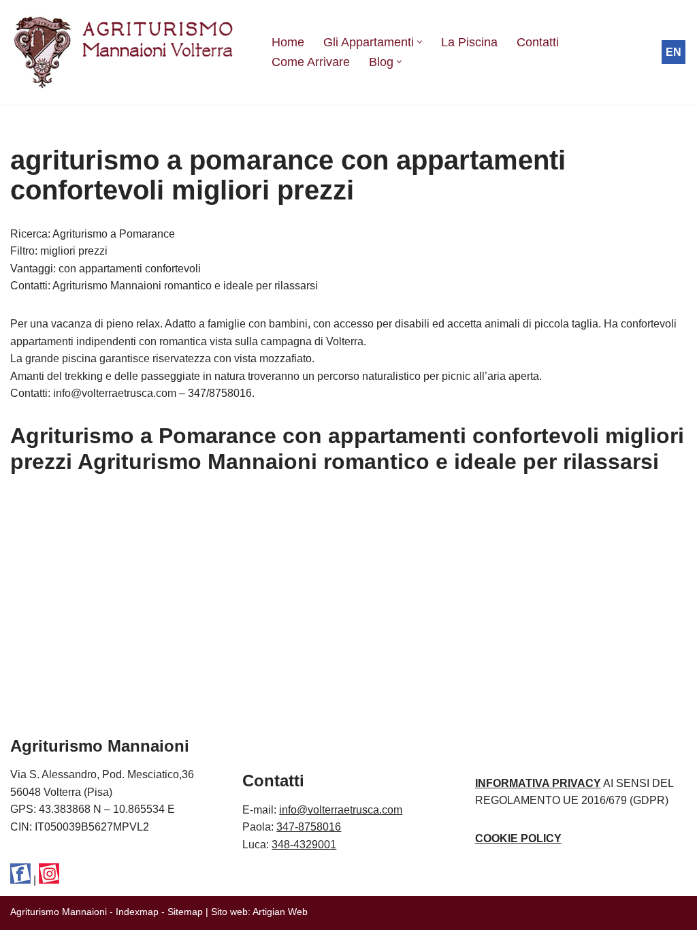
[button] (419, 41)
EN (673, 52)
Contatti (538, 42)
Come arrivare (311, 62)
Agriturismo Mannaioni (58, 911)
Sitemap (185, 911)
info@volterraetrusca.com (340, 810)
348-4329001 (304, 844)
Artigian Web (280, 911)
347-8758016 (308, 827)
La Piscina (469, 42)
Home (288, 42)
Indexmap (137, 911)
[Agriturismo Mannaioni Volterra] (129, 52)
